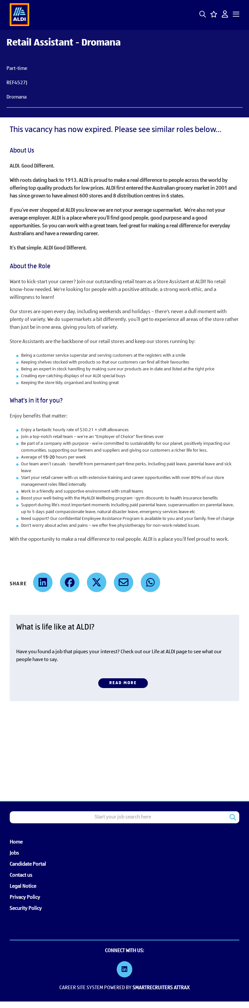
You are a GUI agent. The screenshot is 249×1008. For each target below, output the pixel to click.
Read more (123, 683)
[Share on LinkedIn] (43, 582)
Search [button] (233, 817)
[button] (202, 15)
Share (18, 584)
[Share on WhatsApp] (150, 582)
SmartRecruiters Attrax (161, 987)
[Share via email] (123, 582)
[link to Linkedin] (124, 970)
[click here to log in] (225, 14)
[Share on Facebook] (69, 582)
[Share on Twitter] (96, 582)
